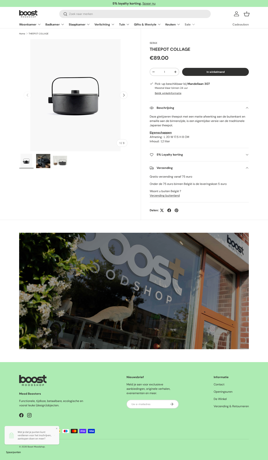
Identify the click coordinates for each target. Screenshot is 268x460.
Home (22, 34)
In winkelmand (216, 72)
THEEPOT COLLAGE (38, 34)
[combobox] (135, 14)
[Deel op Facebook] (169, 210)
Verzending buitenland (165, 195)
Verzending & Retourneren (231, 406)
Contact (219, 384)
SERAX (153, 43)
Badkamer (52, 24)
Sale (188, 24)
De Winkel (220, 399)
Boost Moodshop (36, 446)
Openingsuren (223, 392)
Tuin (122, 24)
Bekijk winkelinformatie (168, 93)
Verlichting (102, 24)
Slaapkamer (77, 24)
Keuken (170, 24)
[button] (247, 14)
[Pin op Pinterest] (176, 210)
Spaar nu (149, 3)
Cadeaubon (240, 24)
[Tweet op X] (162, 210)
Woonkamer (27, 24)
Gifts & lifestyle (145, 24)
